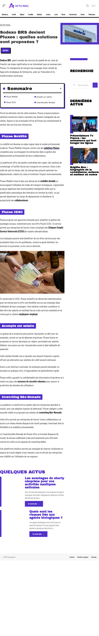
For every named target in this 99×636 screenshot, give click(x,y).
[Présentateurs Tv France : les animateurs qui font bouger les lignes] (84, 124)
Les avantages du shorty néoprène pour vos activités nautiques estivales (44, 483)
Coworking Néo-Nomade (46, 102)
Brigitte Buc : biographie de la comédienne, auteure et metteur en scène (84, 171)
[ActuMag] (18, 6)
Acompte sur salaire (44, 96)
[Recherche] (87, 6)
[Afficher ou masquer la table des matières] (47, 88)
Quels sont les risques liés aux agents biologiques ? (46, 514)
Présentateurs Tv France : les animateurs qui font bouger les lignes (83, 139)
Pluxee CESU (11, 102)
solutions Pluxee (51, 147)
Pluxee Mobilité (12, 96)
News (5, 50)
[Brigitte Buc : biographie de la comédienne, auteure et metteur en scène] (84, 155)
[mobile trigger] (5, 6)
